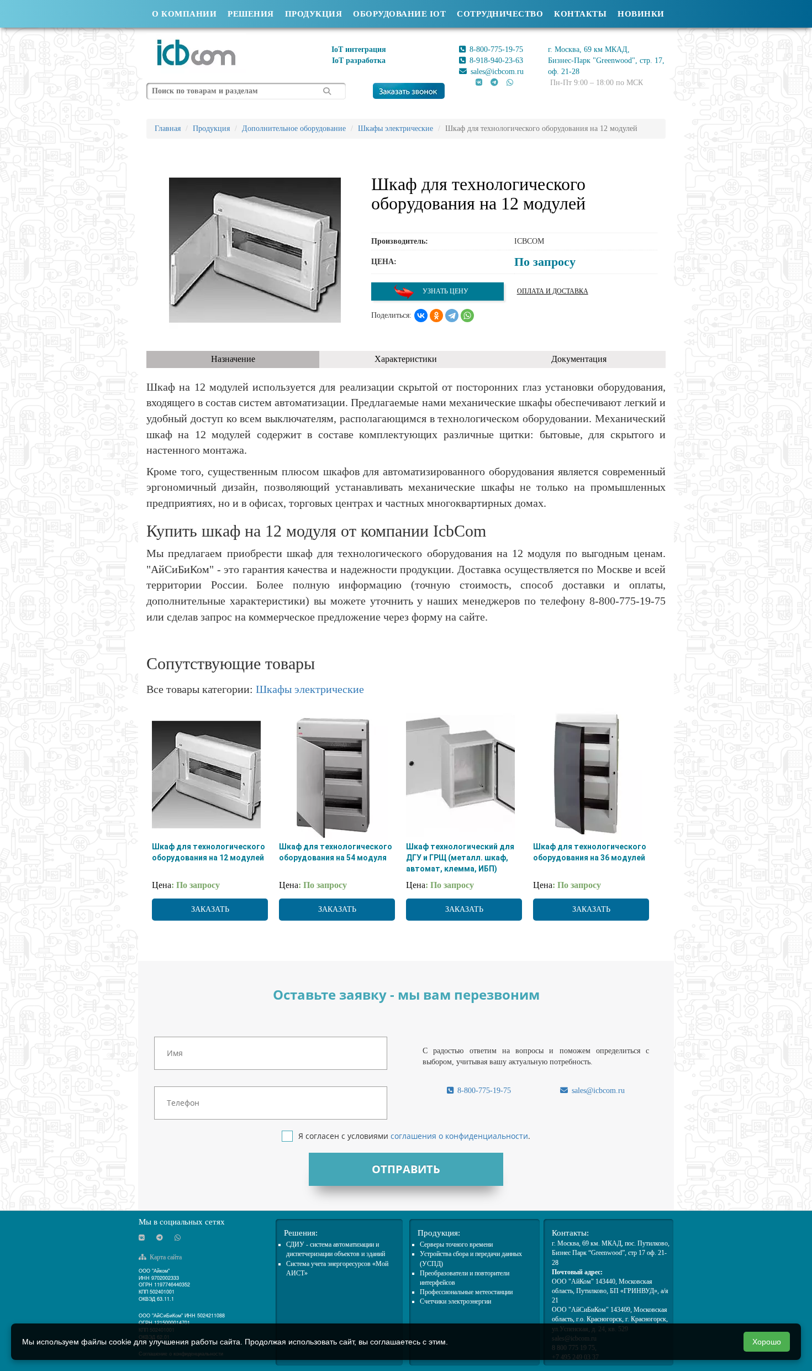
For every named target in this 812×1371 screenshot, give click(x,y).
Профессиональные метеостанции (466, 1292)
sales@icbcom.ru (496, 71)
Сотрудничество (500, 13)
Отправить (406, 1169)
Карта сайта (165, 1257)
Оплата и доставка (552, 291)
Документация (579, 359)
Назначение (233, 359)
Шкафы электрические (310, 689)
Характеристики (406, 359)
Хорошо (766, 1341)
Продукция (313, 13)
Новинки (641, 13)
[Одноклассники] (436, 315)
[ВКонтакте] (421, 315)
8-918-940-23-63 (495, 60)
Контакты (580, 13)
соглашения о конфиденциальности (459, 1136)
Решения (251, 13)
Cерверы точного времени (456, 1244)
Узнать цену (444, 291)
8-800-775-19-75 (495, 49)
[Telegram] (451, 315)
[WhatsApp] (467, 315)
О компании (184, 13)
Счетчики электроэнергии (455, 1301)
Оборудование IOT (399, 13)
